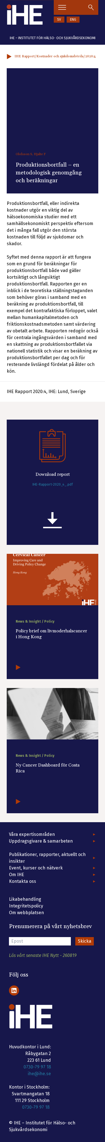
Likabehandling (25, 899)
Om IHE (16, 874)
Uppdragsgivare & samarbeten (41, 841)
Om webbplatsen (26, 912)
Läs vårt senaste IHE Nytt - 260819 (42, 955)
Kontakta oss (22, 881)
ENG (73, 20)
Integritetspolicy (26, 906)
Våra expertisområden (32, 834)
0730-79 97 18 (37, 1067)
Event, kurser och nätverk (36, 868)
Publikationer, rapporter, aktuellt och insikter (47, 858)
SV (59, 20)
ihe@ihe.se (39, 1073)
